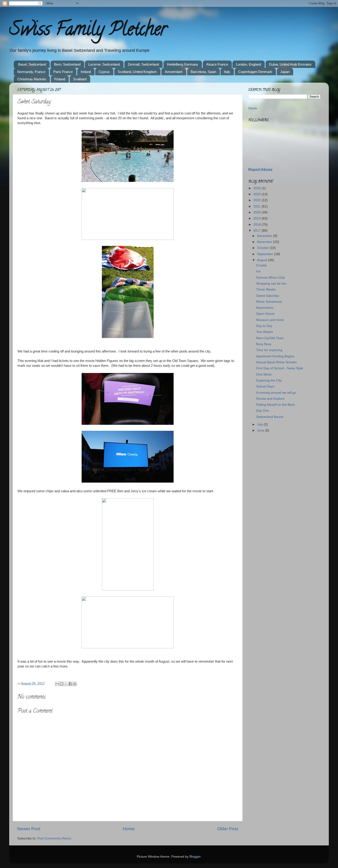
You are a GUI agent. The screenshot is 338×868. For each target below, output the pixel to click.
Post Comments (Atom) (54, 838)
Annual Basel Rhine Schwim (276, 362)
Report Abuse (260, 170)
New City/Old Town (270, 338)
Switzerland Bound (269, 417)
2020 (257, 212)
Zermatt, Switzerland (143, 64)
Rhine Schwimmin (269, 301)
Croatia (261, 265)
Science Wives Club (270, 277)
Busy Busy (263, 344)
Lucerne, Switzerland (104, 64)
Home (129, 828)
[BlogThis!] (61, 684)
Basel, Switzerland (32, 64)
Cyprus (104, 72)
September (265, 254)
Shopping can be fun (271, 283)
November (265, 242)
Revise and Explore (270, 398)
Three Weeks (266, 289)
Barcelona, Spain (203, 72)
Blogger (195, 856)
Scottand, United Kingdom (137, 72)
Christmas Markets (31, 79)
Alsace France (217, 64)
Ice (258, 271)
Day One (262, 410)
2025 (257, 188)
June (261, 430)
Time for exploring (269, 350)
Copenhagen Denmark (255, 72)
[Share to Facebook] (70, 684)
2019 (257, 218)
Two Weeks (264, 332)
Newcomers (264, 307)
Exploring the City (269, 380)
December (265, 236)
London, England (248, 64)
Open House (265, 313)
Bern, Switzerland (67, 64)
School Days (265, 386)
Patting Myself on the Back (275, 404)
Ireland (86, 72)
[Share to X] (66, 684)
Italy (227, 72)
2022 (257, 200)
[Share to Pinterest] (74, 684)
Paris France (63, 72)
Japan (284, 72)
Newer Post (28, 828)
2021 (257, 206)
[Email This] (57, 684)
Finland (59, 79)
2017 (257, 230)
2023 (257, 194)
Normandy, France (31, 72)
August (262, 260)
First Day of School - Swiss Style (279, 368)
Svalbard (79, 79)
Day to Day (264, 326)
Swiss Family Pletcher (88, 31)
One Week (264, 374)
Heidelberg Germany (182, 64)
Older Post (227, 828)
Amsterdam (174, 72)
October (263, 248)
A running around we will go (276, 392)
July (260, 424)
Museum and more (270, 320)
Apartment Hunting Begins (275, 356)
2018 (257, 224)
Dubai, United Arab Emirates (290, 64)
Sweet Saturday (267, 295)
